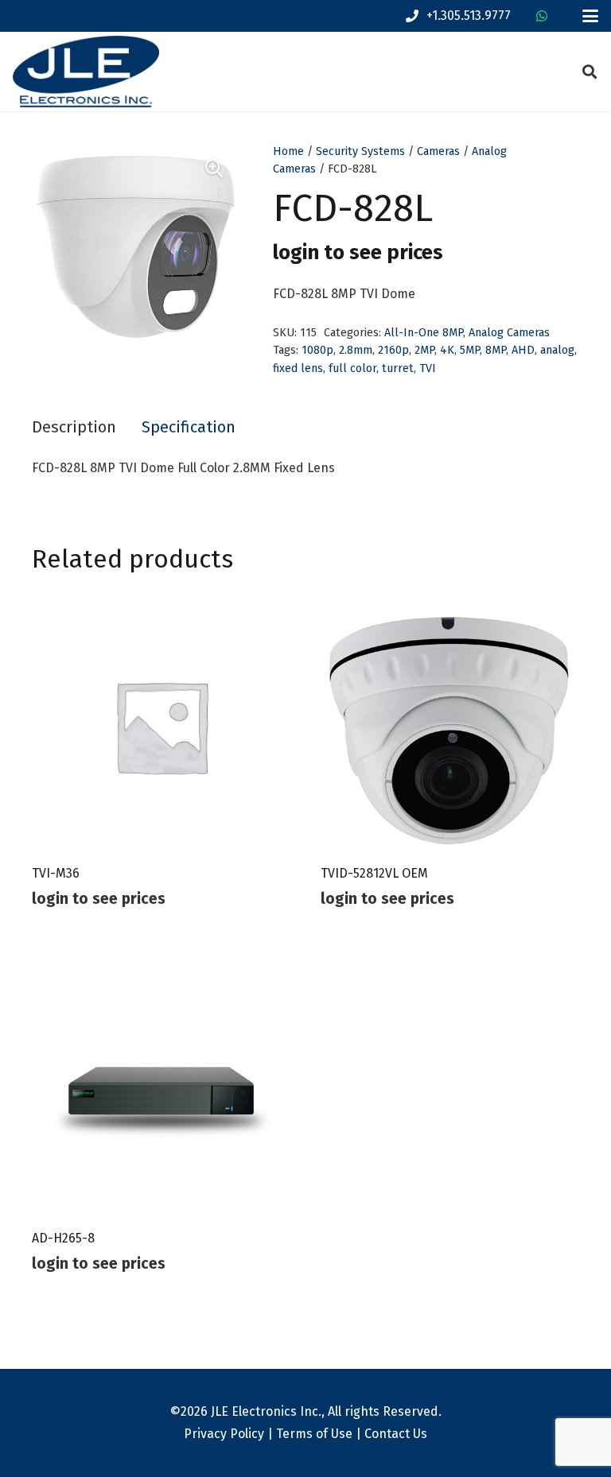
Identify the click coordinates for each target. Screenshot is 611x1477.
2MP (424, 350)
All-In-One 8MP (423, 332)
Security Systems (360, 151)
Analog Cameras (509, 332)
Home (288, 151)
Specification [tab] (188, 426)
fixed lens (298, 368)
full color (352, 368)
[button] (590, 16)
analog (557, 350)
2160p (393, 350)
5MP (470, 350)
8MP (495, 350)
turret (398, 368)
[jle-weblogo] (86, 71)
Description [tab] (74, 426)
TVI (427, 368)
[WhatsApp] (542, 16)
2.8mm (355, 350)
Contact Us (395, 1433)
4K (447, 350)
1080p (317, 350)
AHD (523, 350)
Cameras (438, 151)
